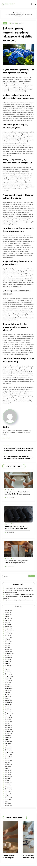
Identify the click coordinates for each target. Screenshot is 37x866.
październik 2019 (9, 731)
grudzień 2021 (8, 700)
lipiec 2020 (8, 720)
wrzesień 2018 (8, 755)
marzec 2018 (8, 766)
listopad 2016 (8, 790)
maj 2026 (7, 616)
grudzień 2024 (8, 649)
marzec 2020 (8, 725)
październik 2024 (9, 653)
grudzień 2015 (8, 805)
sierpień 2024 (8, 657)
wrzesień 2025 (8, 632)
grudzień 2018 (8, 749)
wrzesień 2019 (8, 733)
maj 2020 (7, 723)
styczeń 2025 (8, 647)
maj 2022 (7, 692)
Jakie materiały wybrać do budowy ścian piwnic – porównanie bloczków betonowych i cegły (18, 449)
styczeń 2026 (8, 624)
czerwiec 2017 (8, 782)
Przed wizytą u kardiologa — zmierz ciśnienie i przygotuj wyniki (16, 856)
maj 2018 (7, 762)
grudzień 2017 (8, 772)
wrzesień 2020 (8, 716)
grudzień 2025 (8, 626)
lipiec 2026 (8, 612)
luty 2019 (7, 745)
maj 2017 (7, 784)
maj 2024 (7, 663)
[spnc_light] (35, 4)
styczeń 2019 (8, 747)
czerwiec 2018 (8, 761)
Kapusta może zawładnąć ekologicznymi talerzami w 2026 (19, 600)
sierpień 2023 (8, 681)
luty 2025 (7, 645)
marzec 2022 (8, 696)
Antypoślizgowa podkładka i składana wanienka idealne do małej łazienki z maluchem (17, 493)
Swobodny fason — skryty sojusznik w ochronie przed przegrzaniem (17, 562)
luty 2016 (7, 801)
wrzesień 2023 (8, 679)
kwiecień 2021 (8, 710)
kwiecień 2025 (8, 642)
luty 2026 (7, 622)
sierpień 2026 (8, 610)
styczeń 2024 (8, 671)
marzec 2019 (8, 743)
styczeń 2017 (8, 786)
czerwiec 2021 (8, 708)
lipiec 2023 (8, 682)
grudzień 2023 (8, 673)
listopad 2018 (8, 751)
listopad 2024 (8, 651)
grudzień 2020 (8, 712)
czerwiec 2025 (8, 638)
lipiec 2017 (7, 780)
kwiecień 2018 (8, 764)
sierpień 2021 (8, 706)
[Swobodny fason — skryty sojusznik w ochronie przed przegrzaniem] (18, 548)
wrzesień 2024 (8, 655)
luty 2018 (7, 768)
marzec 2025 (8, 643)
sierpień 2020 (8, 718)
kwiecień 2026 (8, 618)
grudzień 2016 (8, 788)
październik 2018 (9, 753)
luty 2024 (7, 669)
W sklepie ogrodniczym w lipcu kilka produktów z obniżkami (20, 594)
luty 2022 (7, 698)
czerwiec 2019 (8, 737)
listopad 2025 (8, 628)
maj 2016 (7, 796)
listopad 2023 (8, 675)
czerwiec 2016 (8, 794)
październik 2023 (9, 677)
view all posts (6, 438)
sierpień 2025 (8, 634)
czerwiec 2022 (8, 690)
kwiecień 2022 (8, 694)
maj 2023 (7, 684)
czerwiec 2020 (8, 722)
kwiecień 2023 (8, 686)
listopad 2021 (8, 702)
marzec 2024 (8, 667)
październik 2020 (9, 714)
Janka (13, 23)
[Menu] (31, 4)
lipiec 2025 (8, 636)
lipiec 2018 (8, 759)
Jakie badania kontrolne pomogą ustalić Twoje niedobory (19, 588)
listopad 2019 (8, 729)
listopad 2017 (8, 774)
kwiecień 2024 (8, 665)
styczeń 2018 (8, 770)
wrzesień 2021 (8, 704)
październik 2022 (9, 688)
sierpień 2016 (8, 792)
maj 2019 (7, 739)
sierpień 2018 (8, 757)
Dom (5, 23)
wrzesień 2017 (8, 776)
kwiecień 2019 (8, 741)
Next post (6, 453)
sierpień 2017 (8, 778)
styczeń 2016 (8, 803)
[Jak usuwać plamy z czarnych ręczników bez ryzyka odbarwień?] (18, 514)
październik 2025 (9, 630)
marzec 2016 (8, 800)
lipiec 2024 (8, 659)
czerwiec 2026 (8, 614)
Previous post (7, 445)
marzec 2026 (8, 620)
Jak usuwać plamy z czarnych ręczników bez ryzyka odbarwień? (16, 527)
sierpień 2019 (8, 735)
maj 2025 (7, 640)
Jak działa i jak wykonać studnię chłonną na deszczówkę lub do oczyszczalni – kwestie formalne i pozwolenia (17, 457)
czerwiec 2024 (8, 661)
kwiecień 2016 (8, 798)
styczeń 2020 (8, 727)
